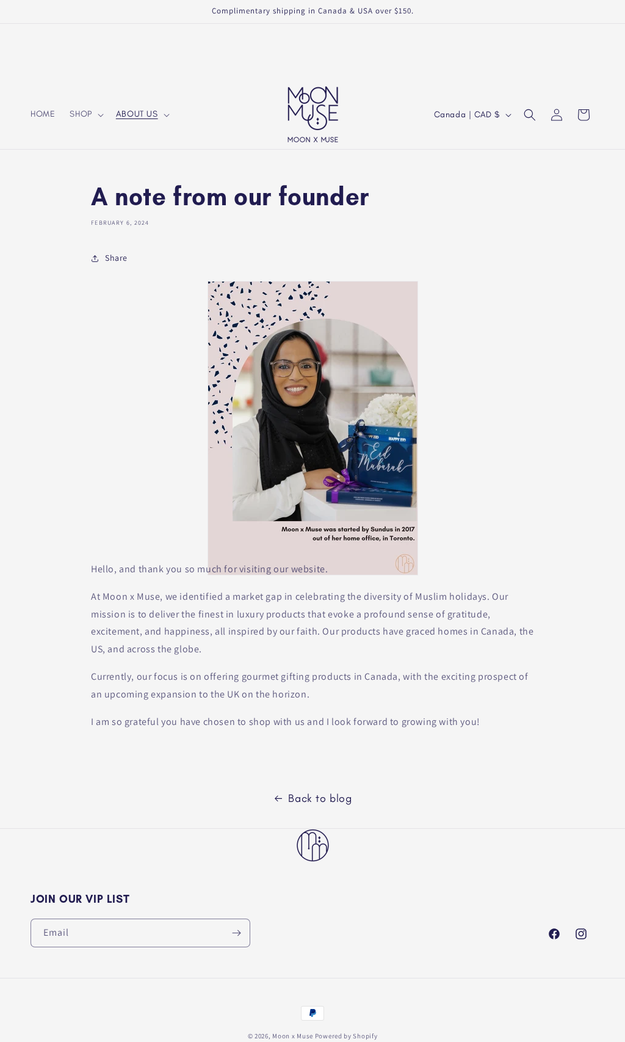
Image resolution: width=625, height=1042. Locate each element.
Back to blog (320, 798)
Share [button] (116, 257)
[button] (85, 114)
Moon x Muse (292, 1036)
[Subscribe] (236, 933)
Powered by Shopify (346, 1036)
